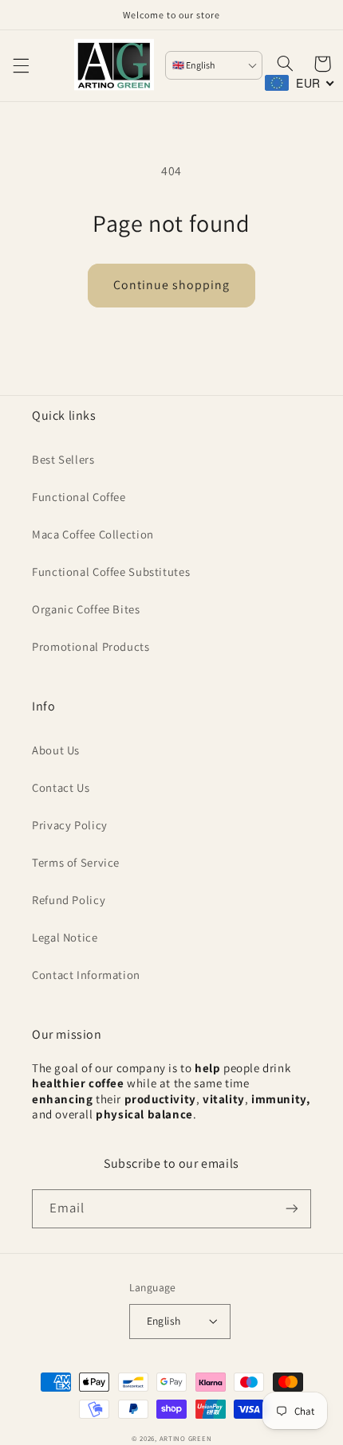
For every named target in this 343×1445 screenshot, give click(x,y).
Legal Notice (65, 937)
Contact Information (86, 974)
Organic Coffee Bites (86, 609)
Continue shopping (172, 284)
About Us (56, 750)
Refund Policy (68, 899)
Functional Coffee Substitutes (111, 571)
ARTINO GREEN (186, 1438)
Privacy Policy (70, 824)
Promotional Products (91, 646)
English (164, 1321)
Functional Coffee (79, 496)
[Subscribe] (292, 1208)
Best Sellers (63, 459)
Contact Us (60, 787)
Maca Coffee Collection (93, 534)
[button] (20, 65)
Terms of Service (76, 862)
